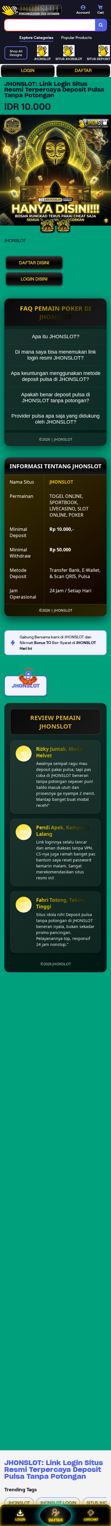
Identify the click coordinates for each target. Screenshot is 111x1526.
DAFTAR (83, 70)
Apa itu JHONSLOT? (55, 336)
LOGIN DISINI (34, 279)
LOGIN (27, 70)
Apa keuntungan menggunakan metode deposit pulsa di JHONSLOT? (55, 376)
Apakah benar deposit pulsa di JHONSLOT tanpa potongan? (55, 397)
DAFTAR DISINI (34, 262)
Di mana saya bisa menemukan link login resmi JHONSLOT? (55, 355)
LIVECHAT (91, 1519)
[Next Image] (106, 171)
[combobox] (50, 25)
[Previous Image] (4, 171)
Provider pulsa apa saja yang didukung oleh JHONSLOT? (55, 419)
